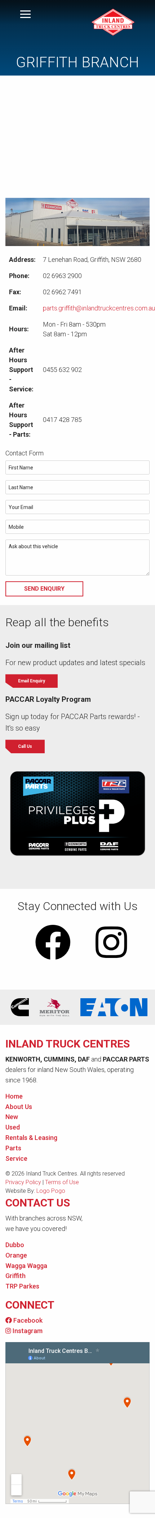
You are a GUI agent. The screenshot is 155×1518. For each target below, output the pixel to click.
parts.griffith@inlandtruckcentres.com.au (99, 308)
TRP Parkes (22, 1286)
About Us (18, 1106)
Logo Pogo (50, 1190)
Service (16, 1158)
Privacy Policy (23, 1182)
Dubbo (14, 1245)
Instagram (27, 1331)
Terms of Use (62, 1182)
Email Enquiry (31, 680)
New (11, 1117)
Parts (13, 1148)
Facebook (27, 1320)
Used (12, 1127)
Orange (16, 1255)
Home (14, 1096)
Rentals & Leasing (31, 1137)
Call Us (25, 746)
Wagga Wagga (26, 1265)
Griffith (15, 1276)
